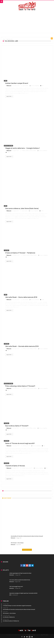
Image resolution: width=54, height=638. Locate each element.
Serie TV (28, 445)
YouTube (34, 150)
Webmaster (9, 85)
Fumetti (27, 468)
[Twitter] (24, 565)
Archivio (26, 85)
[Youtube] (27, 565)
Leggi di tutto (8, 96)
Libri (5, 80)
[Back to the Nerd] (27, 1)
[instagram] (29, 565)
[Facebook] (21, 565)
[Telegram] (32, 565)
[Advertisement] (27, 22)
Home (4, 39)
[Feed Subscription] (52, 38)
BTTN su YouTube (8, 145)
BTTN (10, 594)
